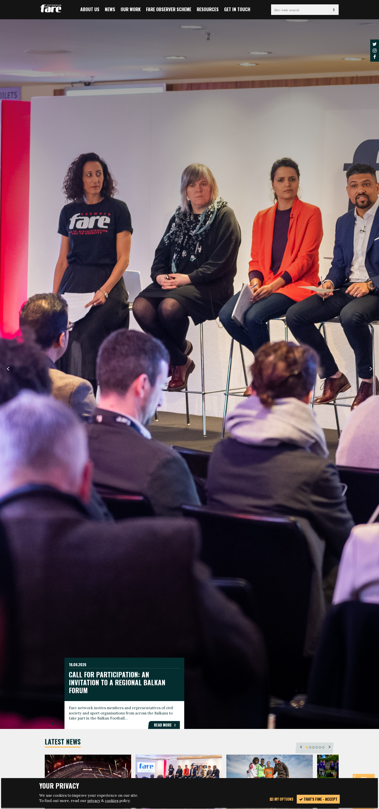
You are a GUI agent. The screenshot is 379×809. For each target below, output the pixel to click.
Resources (208, 9)
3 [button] (59, 723)
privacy (93, 800)
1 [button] (53, 723)
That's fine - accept (320, 799)
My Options (283, 799)
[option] (189, 373)
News (110, 9)
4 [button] (317, 747)
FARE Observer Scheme (168, 9)
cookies (111, 800)
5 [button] (320, 747)
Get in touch (237, 9)
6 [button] (323, 747)
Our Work (131, 9)
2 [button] (56, 723)
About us (89, 9)
